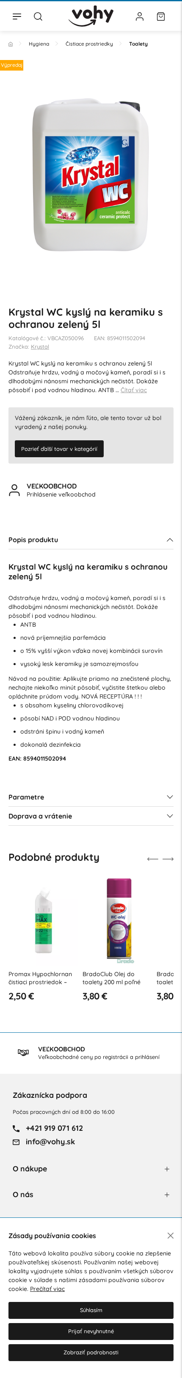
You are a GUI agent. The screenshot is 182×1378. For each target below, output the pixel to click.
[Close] (170, 1235)
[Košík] (160, 16)
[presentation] (152, 859)
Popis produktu (33, 539)
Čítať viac (134, 390)
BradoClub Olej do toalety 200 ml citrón (153, 978)
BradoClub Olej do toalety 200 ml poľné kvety (79, 982)
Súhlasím (91, 1310)
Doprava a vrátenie (40, 816)
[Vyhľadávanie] (38, 16)
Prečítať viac (47, 1289)
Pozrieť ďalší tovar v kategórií (59, 448)
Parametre (26, 797)
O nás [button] (23, 1194)
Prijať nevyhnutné (91, 1331)
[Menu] (16, 16)
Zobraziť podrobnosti (91, 1352)
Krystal (40, 346)
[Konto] (139, 16)
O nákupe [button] (30, 1168)
